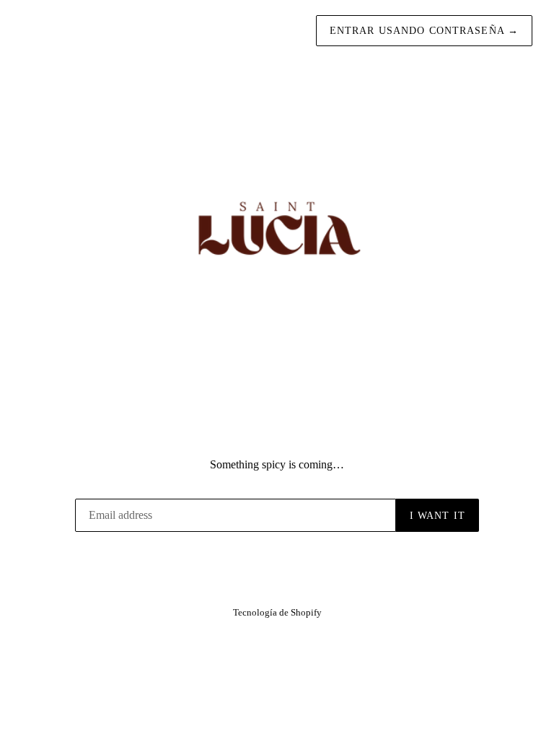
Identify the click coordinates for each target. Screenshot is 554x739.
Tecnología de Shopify (277, 613)
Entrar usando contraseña (424, 30)
